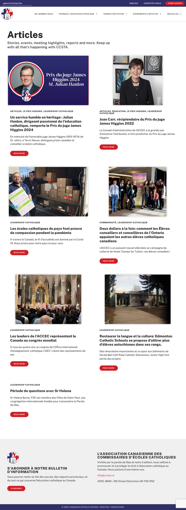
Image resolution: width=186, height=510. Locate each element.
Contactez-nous (152, 3)
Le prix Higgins (32, 111)
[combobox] (16, 3)
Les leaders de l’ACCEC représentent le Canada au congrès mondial (43, 338)
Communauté (108, 222)
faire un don (175, 3)
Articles (16, 111)
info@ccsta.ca (105, 475)
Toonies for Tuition (113, 14)
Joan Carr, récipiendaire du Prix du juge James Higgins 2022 (132, 121)
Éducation (119, 111)
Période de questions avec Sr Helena (40, 391)
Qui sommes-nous (43, 14)
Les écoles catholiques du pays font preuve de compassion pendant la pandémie (46, 230)
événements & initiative (145, 14)
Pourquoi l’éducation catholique (76, 14)
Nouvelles (173, 14)
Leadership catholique (58, 111)
